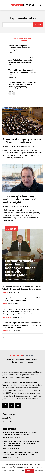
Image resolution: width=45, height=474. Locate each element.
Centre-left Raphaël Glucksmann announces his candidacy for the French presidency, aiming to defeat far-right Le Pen (21, 325)
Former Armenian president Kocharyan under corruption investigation (19, 47)
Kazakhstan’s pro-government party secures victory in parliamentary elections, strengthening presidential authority (22, 85)
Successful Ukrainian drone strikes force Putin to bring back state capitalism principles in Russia (21, 60)
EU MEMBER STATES (10, 146)
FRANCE (5, 331)
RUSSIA (4, 292)
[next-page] (13, 93)
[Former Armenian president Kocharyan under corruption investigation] (22, 255)
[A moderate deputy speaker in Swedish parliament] (22, 121)
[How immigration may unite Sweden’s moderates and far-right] (22, 178)
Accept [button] (29, 471)
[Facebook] (5, 405)
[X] (11, 405)
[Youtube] (18, 405)
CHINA (4, 303)
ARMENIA (5, 437)
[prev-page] (9, 93)
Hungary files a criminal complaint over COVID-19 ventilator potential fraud (21, 72)
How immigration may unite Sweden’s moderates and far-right (20, 199)
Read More (38, 470)
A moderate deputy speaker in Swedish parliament (21, 140)
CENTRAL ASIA (7, 317)
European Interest (12, 279)
